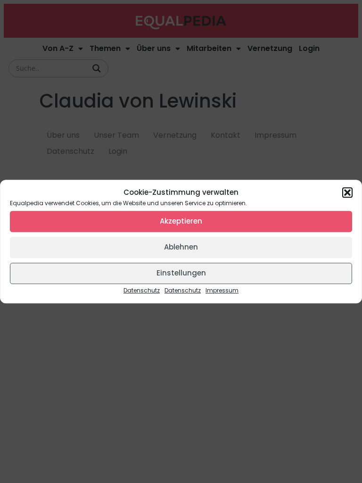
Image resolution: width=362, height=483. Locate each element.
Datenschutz (141, 290)
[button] (347, 193)
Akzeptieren (181, 221)
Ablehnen (181, 247)
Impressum (222, 290)
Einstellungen (181, 273)
